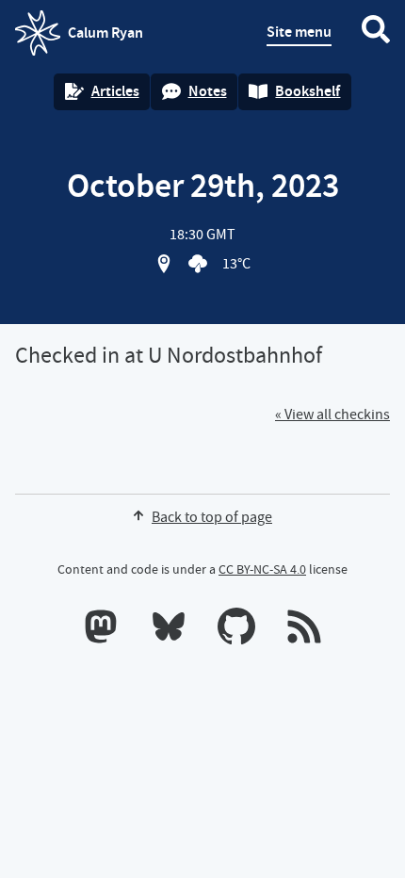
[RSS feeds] (304, 630)
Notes (207, 91)
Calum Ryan (79, 39)
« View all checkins (332, 414)
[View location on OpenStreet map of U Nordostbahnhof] (163, 264)
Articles (115, 91)
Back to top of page (212, 517)
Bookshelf (307, 91)
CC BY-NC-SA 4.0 (262, 569)
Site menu (299, 31)
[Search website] (376, 33)
